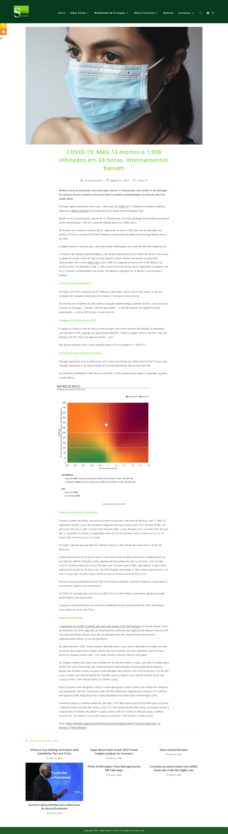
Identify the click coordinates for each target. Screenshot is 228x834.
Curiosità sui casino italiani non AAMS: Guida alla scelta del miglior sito (174, 768)
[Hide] (1, 38)
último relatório (80, 210)
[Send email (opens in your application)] (212, 13)
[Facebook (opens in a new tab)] (207, 13)
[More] (3, 31)
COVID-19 (123, 206)
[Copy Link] (3, 25)
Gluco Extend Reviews (174, 750)
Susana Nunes (93, 180)
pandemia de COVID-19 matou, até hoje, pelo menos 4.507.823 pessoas (100, 626)
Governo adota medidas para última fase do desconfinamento (54, 806)
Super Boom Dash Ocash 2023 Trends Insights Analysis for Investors (114, 751)
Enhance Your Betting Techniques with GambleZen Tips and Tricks (54, 751)
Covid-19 (142, 180)
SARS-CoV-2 (93, 262)
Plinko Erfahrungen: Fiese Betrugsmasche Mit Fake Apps (114, 768)
